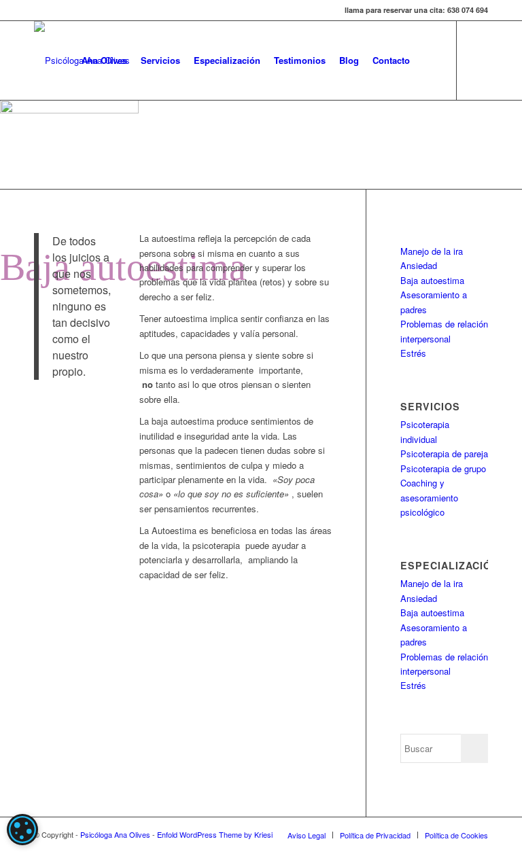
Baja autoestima (432, 280)
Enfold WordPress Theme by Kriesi (215, 834)
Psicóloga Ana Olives (115, 834)
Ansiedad (418, 265)
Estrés (413, 353)
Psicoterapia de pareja (444, 453)
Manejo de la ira (431, 251)
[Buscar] (428, 60)
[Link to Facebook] (478, 60)
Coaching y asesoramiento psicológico (429, 497)
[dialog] (22, 829)
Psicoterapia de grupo (443, 468)
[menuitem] (104, 60)
